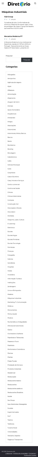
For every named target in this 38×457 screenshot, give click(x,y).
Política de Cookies (30, 455)
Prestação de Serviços (15, 365)
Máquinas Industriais (14, 298)
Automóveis (12, 129)
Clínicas (10, 192)
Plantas (10, 357)
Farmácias (11, 247)
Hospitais (11, 267)
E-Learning (11, 223)
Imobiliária (11, 275)
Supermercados (13, 412)
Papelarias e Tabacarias (16, 337)
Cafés (9, 161)
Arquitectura (12, 114)
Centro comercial (14, 184)
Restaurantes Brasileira (15, 392)
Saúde (10, 396)
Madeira (10, 294)
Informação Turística (15, 278)
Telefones (11, 424)
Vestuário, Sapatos (14, 436)
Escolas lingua (12, 235)
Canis (9, 169)
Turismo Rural (12, 428)
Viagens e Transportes (15, 439)
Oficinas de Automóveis (15, 326)
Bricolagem (12, 153)
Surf (9, 416)
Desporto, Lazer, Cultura (16, 220)
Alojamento (11, 98)
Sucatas (10, 408)
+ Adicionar (8, 453)
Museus (10, 318)
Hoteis (10, 271)
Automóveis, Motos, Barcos (17, 133)
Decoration (11, 212)
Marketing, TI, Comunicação (17, 302)
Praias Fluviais (12, 361)
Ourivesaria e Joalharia (15, 333)
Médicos (10, 306)
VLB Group (8, 17)
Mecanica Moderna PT (13, 36)
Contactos (32, 453)
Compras (11, 200)
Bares (10, 141)
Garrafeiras (11, 263)
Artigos (10, 121)
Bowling (10, 149)
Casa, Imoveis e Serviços (16, 180)
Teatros (10, 420)
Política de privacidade (20, 453)
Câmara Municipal (14, 165)
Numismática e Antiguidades (17, 322)
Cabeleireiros (12, 157)
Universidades (12, 432)
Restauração (12, 377)
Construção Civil (13, 204)
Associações (12, 125)
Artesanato (11, 118)
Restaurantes (12, 384)
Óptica (10, 330)
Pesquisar (9, 56)
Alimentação (12, 94)
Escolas (10, 231)
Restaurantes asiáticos (15, 388)
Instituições (11, 282)
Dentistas (11, 216)
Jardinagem (12, 286)
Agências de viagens (14, 82)
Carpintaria (11, 173)
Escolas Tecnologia (14, 243)
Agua (9, 86)
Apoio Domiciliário (14, 110)
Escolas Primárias (13, 239)
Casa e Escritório (13, 176)
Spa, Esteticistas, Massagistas (17, 404)
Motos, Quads (12, 314)
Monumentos (12, 310)
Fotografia (11, 255)
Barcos (10, 137)
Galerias (10, 259)
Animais (10, 106)
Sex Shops (11, 400)
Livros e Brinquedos (14, 290)
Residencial (11, 373)
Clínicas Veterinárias (14, 196)
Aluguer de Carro (13, 102)
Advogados (11, 74)
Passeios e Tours (13, 341)
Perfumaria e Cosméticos (16, 349)
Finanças (11, 251)
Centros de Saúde (14, 188)
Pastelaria (11, 345)
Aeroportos (11, 78)
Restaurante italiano (14, 381)
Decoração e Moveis (14, 208)
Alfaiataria (11, 90)
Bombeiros (11, 145)
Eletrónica (11, 227)
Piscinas (10, 353)
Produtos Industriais (14, 369)
